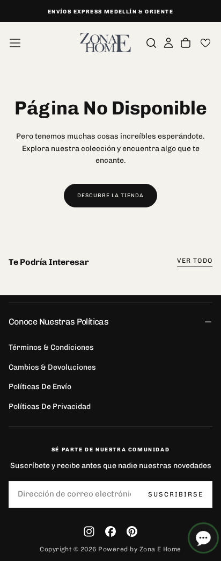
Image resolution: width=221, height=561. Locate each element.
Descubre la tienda (110, 195)
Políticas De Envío (40, 386)
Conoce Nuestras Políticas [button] (58, 322)
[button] (15, 43)
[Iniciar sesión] (168, 43)
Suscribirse (175, 494)
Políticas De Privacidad (50, 406)
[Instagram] (89, 531)
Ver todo (194, 260)
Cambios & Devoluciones (52, 367)
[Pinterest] (132, 531)
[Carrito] (185, 43)
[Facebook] (110, 531)
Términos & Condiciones (51, 347)
